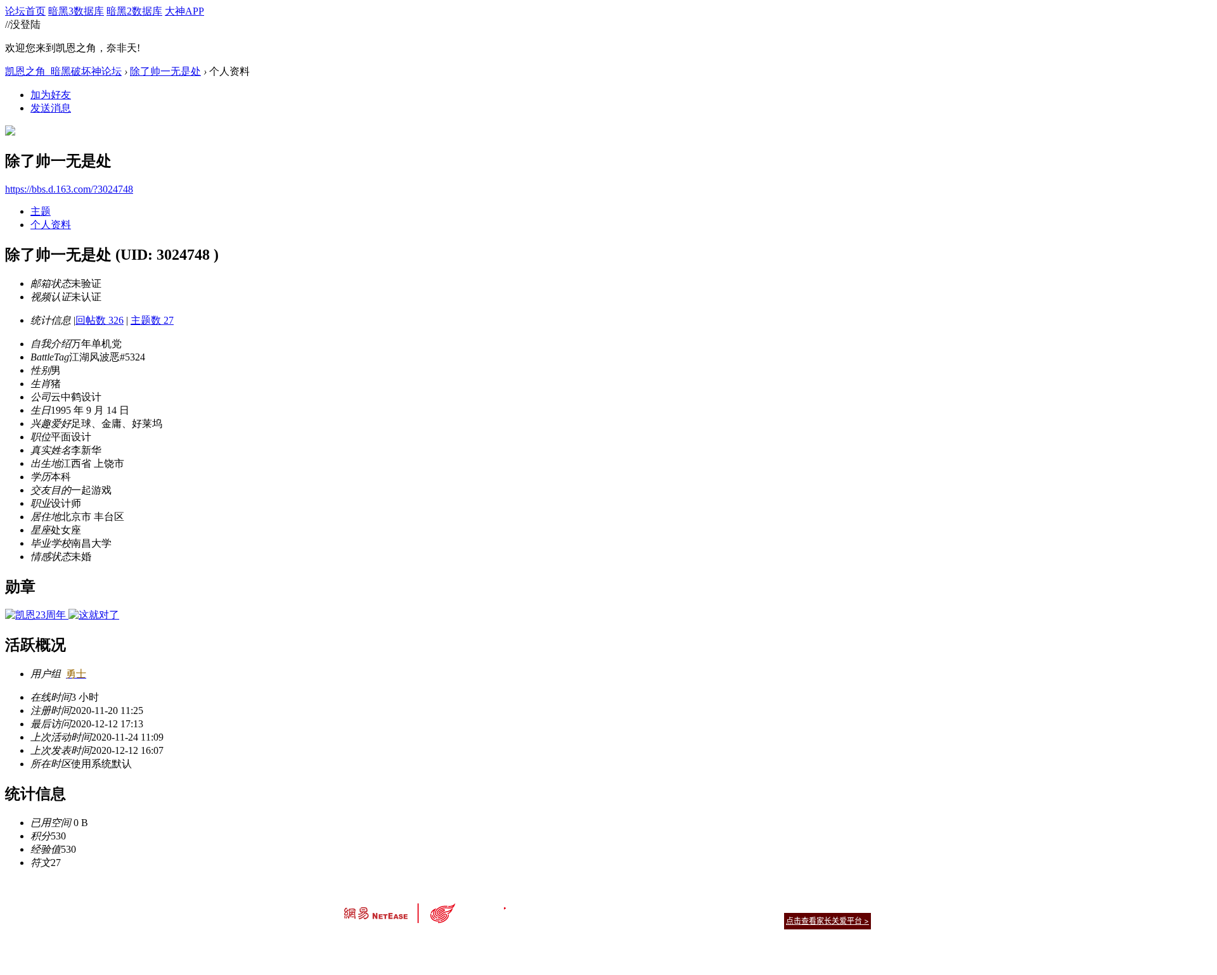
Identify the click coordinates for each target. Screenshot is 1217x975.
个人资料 (50, 224)
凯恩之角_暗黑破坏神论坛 (63, 71)
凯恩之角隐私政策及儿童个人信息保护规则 (685, 905)
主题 (40, 211)
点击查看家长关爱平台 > (827, 921)
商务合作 (817, 905)
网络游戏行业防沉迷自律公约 (698, 920)
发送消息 (50, 108)
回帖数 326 (99, 320)
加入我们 (855, 905)
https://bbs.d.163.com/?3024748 (69, 189)
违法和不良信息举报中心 (386, 943)
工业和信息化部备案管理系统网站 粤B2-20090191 (520, 943)
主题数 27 (152, 320)
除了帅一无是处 (165, 71)
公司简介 (551, 905)
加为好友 (50, 94)
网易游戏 (779, 905)
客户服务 (589, 905)
